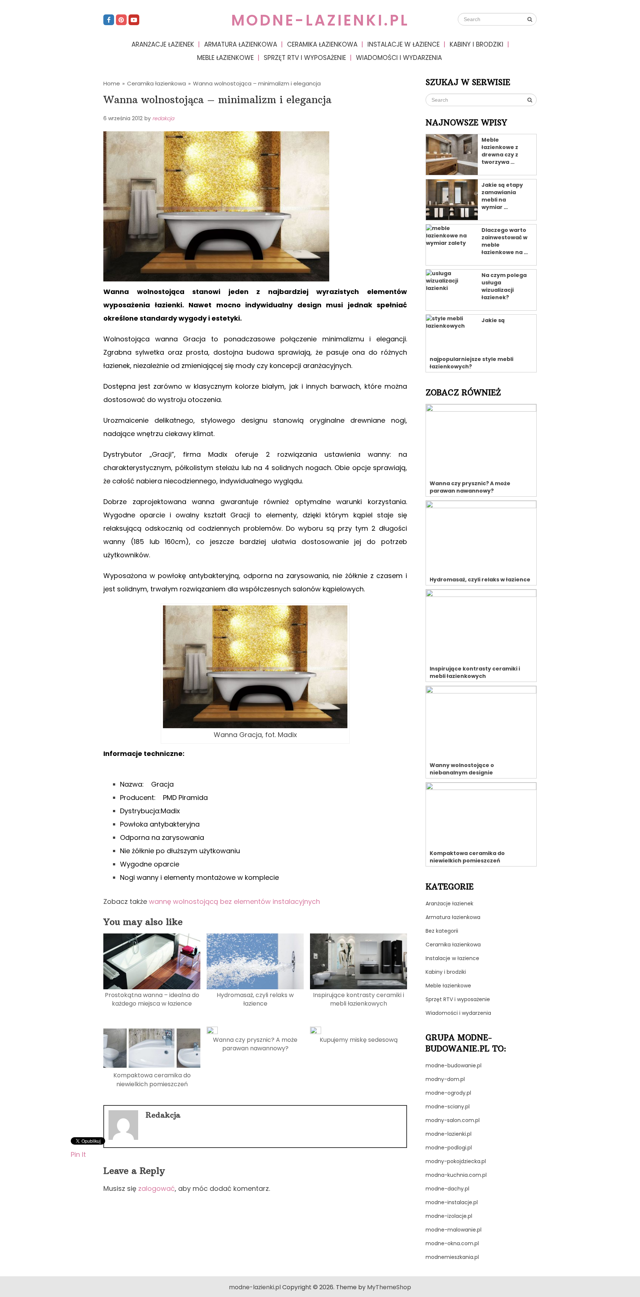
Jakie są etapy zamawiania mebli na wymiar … (502, 196)
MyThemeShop (389, 1287)
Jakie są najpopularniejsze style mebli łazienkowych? (471, 343)
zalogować (156, 1188)
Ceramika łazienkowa (322, 44)
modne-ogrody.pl (448, 1093)
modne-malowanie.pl (453, 1229)
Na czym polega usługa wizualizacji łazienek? (504, 286)
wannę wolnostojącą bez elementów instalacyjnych (234, 901)
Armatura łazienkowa (240, 44)
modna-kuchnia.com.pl (456, 1175)
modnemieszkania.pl (452, 1257)
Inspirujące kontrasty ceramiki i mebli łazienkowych (358, 999)
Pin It (78, 1154)
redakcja (163, 118)
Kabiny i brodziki (476, 44)
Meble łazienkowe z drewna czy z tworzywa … (499, 151)
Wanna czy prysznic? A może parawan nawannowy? (255, 1044)
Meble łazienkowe (225, 58)
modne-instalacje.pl (452, 1202)
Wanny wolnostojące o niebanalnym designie (462, 768)
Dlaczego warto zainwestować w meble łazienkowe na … (504, 241)
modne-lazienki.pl (320, 20)
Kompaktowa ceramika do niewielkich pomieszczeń (152, 1079)
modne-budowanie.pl (453, 1065)
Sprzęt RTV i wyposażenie (305, 58)
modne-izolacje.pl (449, 1216)
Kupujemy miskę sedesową (359, 1040)
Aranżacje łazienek (162, 44)
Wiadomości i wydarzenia (399, 58)
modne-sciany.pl (448, 1106)
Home (111, 83)
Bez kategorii (442, 931)
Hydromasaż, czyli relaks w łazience (255, 999)
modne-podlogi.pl (449, 1147)
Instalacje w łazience (403, 44)
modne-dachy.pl (447, 1188)
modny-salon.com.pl (453, 1120)
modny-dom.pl (445, 1079)
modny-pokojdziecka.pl (456, 1161)
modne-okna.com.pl (452, 1243)
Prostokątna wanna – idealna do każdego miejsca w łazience (152, 999)
